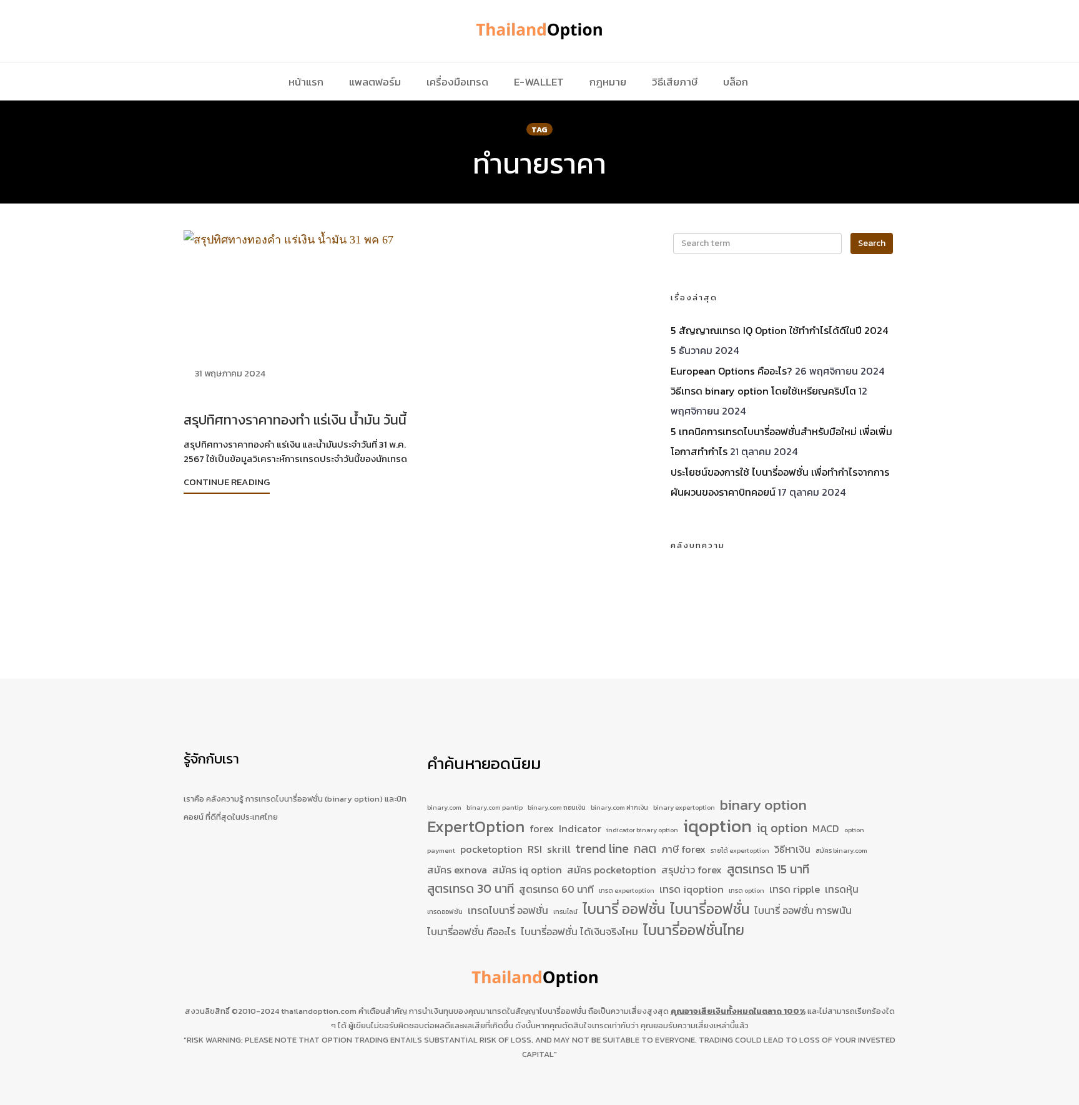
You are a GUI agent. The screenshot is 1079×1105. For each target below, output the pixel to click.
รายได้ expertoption (740, 850)
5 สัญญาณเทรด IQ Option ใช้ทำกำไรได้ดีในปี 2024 (779, 330)
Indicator (580, 828)
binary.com (444, 807)
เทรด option (746, 890)
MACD (825, 828)
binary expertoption (684, 807)
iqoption (717, 826)
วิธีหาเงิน (792, 849)
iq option (782, 828)
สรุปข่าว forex (691, 869)
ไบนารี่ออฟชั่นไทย (693, 930)
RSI (535, 849)
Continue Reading (227, 481)
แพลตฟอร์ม (375, 82)
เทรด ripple (794, 889)
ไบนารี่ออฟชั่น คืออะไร (471, 931)
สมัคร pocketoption (611, 869)
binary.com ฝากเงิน (619, 807)
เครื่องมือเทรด (457, 82)
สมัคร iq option (527, 869)
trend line (602, 849)
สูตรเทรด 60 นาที (556, 889)
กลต (645, 849)
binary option (763, 805)
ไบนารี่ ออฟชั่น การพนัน (803, 910)
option (854, 830)
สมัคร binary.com (841, 850)
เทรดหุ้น (842, 889)
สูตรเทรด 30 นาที (470, 889)
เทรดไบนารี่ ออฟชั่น (508, 910)
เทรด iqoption (691, 889)
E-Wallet (539, 82)
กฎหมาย (607, 82)
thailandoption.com (319, 1011)
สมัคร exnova (457, 869)
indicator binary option (642, 830)
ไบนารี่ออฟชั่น (709, 909)
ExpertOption (476, 827)
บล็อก (735, 82)
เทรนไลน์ (565, 911)
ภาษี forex (683, 849)
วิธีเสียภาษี (674, 82)
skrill (559, 849)
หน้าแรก (305, 82)
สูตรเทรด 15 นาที (768, 869)
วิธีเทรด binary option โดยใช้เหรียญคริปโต (763, 390)
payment (441, 850)
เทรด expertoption (626, 890)
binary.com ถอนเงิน (557, 807)
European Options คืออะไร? (731, 370)
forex (542, 828)
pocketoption (491, 849)
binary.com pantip (494, 807)
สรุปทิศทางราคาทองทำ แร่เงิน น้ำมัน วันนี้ (295, 420)
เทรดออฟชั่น (445, 911)
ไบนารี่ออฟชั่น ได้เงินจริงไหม (579, 931)
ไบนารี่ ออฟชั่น (624, 909)
